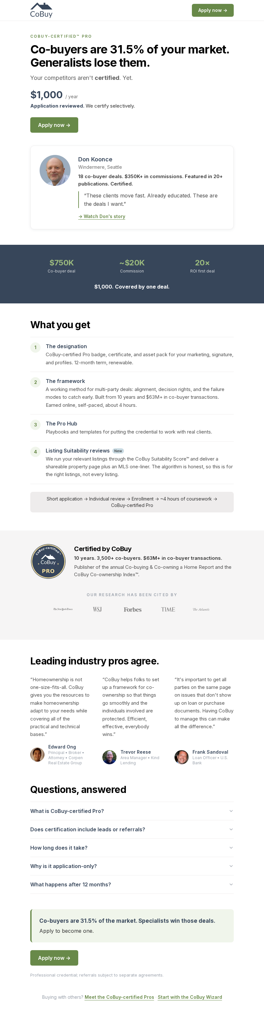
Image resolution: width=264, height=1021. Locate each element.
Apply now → (212, 10)
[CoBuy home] (41, 10)
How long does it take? (59, 847)
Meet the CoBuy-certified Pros (119, 997)
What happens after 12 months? (70, 884)
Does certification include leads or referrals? (87, 829)
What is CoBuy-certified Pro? (67, 811)
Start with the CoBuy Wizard (190, 997)
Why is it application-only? (63, 866)
